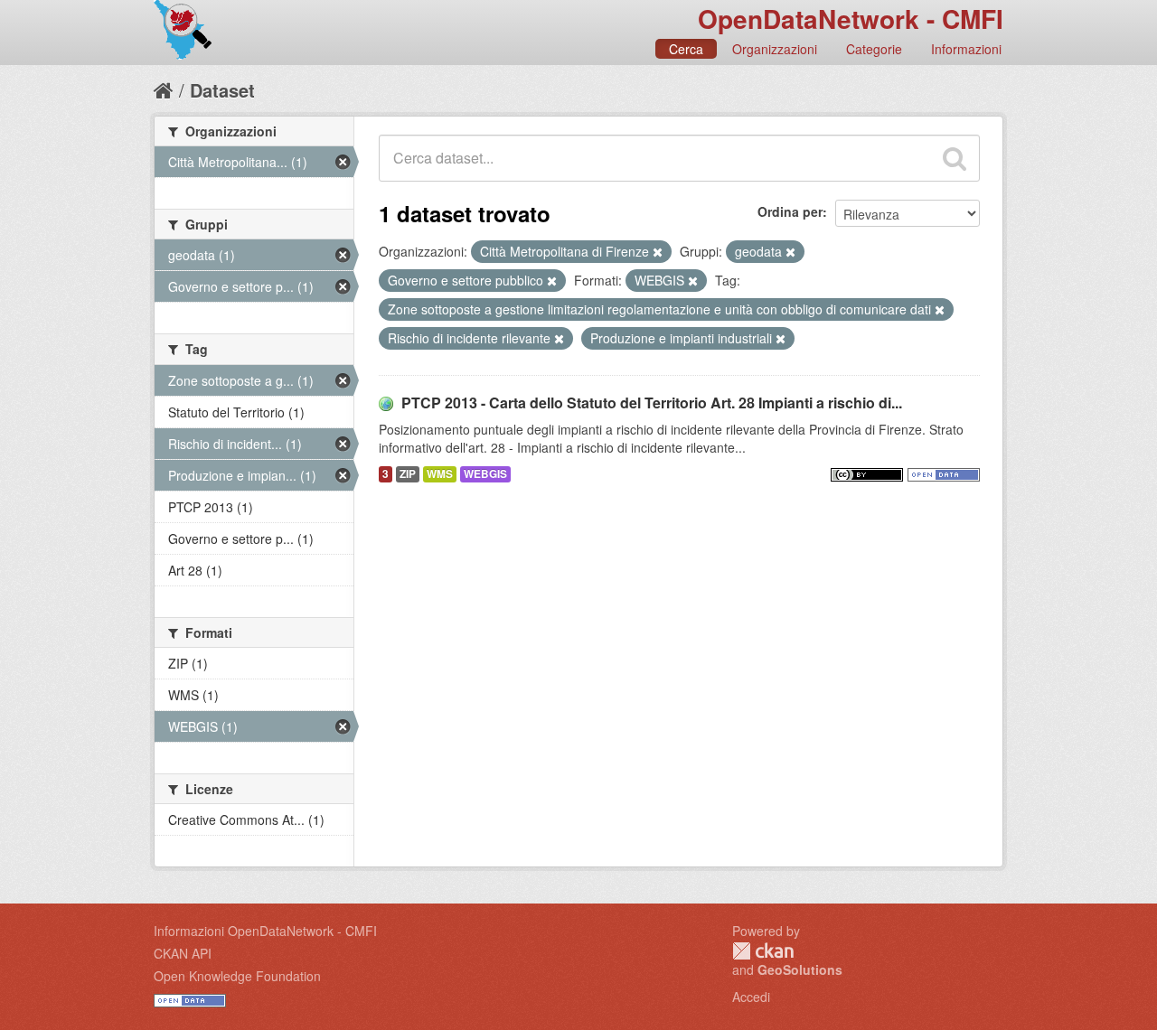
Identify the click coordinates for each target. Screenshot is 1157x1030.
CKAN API (183, 953)
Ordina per (790, 211)
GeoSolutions (799, 969)
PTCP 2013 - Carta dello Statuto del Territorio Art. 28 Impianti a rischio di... (651, 402)
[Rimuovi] (658, 252)
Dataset (222, 90)
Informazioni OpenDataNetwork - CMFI (265, 931)
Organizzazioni (774, 49)
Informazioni (966, 49)
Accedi (751, 997)
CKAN (763, 950)
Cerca (686, 49)
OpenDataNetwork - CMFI (850, 18)
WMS (440, 474)
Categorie (874, 49)
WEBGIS (485, 474)
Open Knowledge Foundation (237, 976)
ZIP (408, 474)
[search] (954, 158)
